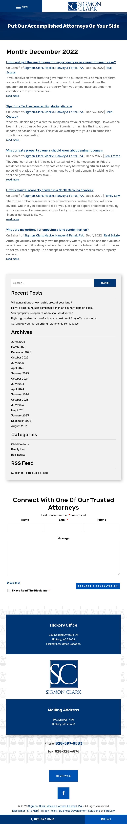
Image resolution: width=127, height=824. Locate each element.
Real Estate (112, 156)
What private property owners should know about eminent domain (54, 150)
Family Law (112, 196)
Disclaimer (13, 582)
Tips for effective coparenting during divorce (39, 106)
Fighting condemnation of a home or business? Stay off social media (54, 318)
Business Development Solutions (79, 810)
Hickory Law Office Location (63, 643)
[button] (21, 7)
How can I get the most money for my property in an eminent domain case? (61, 62)
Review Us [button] (63, 776)
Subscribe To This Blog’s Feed (29, 472)
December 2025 (21, 352)
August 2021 (19, 426)
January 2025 (20, 373)
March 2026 (18, 347)
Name (25, 519)
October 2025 (19, 357)
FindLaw (109, 810)
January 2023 (20, 415)
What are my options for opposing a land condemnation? (47, 230)
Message (63, 538)
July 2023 (17, 405)
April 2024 (17, 389)
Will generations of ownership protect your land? (41, 302)
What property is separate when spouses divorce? (42, 313)
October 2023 (19, 399)
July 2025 (17, 362)
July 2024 (17, 383)
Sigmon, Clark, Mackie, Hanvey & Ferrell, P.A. (54, 68)
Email (63, 519)
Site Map (32, 810)
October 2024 (19, 378)
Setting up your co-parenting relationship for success (45, 323)
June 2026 (18, 341)
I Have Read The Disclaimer (31, 590)
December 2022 (21, 420)
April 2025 (17, 368)
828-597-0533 (69, 743)
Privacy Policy (48, 810)
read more (12, 95)
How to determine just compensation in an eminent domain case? (52, 307)
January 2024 (20, 394)
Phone (101, 519)
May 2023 (17, 410)
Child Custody (20, 444)
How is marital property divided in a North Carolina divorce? (49, 190)
